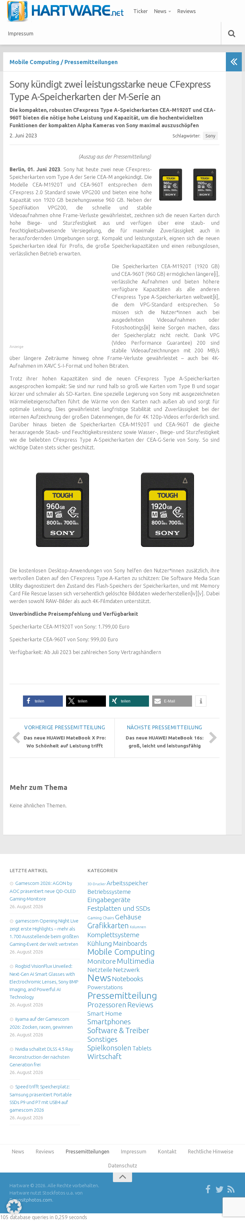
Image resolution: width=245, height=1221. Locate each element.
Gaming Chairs (100, 918)
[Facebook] (208, 1189)
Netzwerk (126, 969)
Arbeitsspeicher (127, 882)
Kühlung (99, 943)
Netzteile (99, 969)
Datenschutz (122, 1165)
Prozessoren (106, 1005)
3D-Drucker (96, 884)
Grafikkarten (108, 925)
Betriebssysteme (109, 891)
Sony (210, 135)
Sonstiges (102, 1039)
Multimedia (135, 961)
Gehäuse (128, 917)
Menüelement (67, 11)
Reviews (186, 11)
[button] (43, 701)
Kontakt (167, 1151)
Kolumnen (138, 927)
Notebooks (127, 978)
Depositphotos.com (31, 1200)
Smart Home (104, 1013)
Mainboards (130, 943)
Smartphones (109, 1022)
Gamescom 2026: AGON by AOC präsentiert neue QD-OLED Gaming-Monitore (43, 890)
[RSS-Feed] (230, 1189)
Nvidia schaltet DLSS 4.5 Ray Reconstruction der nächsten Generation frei (41, 1056)
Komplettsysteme (113, 934)
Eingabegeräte (108, 899)
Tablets (142, 1048)
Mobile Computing (34, 62)
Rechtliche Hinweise (210, 1151)
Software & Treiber (118, 1030)
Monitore (101, 961)
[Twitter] (219, 1189)
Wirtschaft (104, 1056)
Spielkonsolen (109, 1048)
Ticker (140, 11)
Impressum (20, 33)
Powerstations (105, 987)
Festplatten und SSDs (118, 908)
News (160, 11)
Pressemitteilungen (91, 62)
